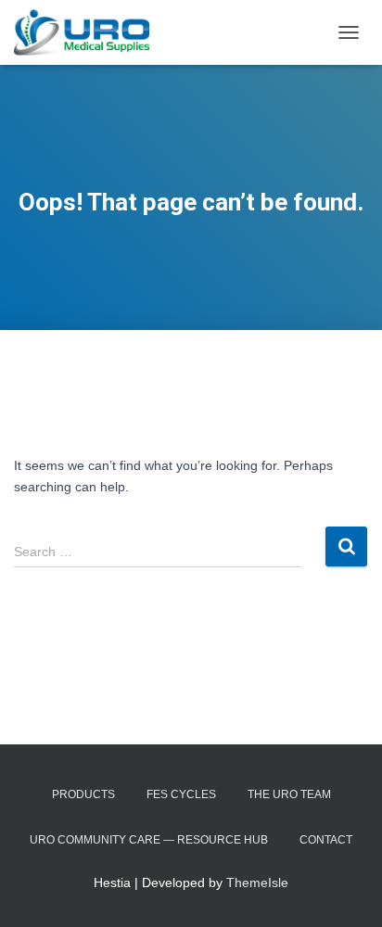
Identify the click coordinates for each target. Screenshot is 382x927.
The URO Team (289, 794)
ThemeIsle (257, 882)
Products (83, 794)
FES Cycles (181, 794)
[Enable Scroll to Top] (345, 890)
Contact (325, 839)
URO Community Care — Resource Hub (149, 839)
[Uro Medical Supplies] (88, 32)
